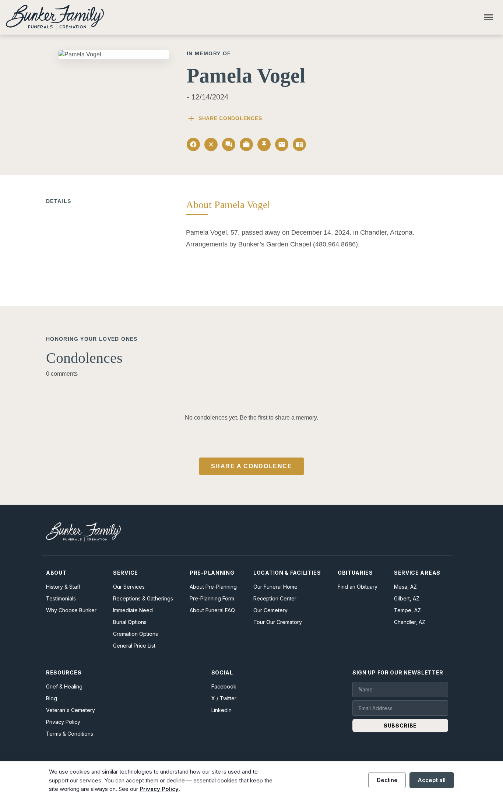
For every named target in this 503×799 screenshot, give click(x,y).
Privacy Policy (63, 722)
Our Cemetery (270, 610)
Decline (387, 780)
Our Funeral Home (275, 587)
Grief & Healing (64, 686)
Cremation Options (135, 634)
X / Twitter (223, 698)
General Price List (134, 645)
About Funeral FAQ (212, 610)
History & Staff (63, 587)
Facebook (223, 686)
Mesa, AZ (405, 587)
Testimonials (61, 598)
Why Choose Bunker (71, 610)
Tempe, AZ (407, 610)
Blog (51, 698)
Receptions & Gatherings (143, 598)
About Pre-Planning (213, 587)
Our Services (129, 587)
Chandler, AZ (409, 622)
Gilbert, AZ (406, 598)
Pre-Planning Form (212, 598)
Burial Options (130, 622)
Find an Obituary (357, 587)
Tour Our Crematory (277, 622)
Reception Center (274, 598)
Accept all (432, 780)
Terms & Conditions (69, 733)
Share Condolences (224, 118)
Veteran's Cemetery (70, 710)
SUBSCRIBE (400, 725)
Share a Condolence (251, 466)
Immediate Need (133, 610)
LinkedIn (221, 710)
